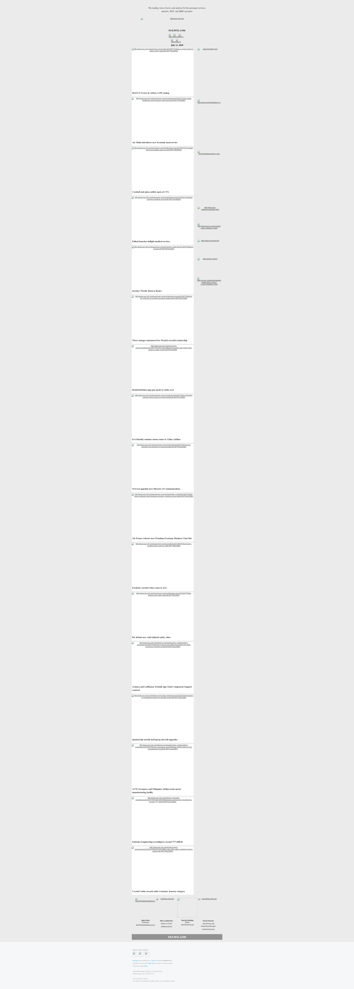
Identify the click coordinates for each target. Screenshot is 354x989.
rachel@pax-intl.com (187, 924)
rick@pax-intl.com (166, 926)
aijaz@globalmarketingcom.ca (145, 925)
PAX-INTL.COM (177, 937)
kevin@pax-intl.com (208, 929)
